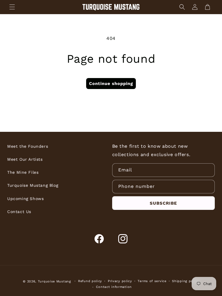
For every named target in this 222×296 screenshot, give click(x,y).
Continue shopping (111, 83)
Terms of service (152, 281)
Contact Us (19, 211)
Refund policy (90, 281)
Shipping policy (185, 281)
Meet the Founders (27, 146)
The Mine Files (22, 172)
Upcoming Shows (25, 198)
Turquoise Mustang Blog (32, 185)
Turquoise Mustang (54, 281)
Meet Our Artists (25, 159)
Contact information (114, 287)
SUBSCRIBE (163, 203)
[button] (12, 7)
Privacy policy (120, 281)
